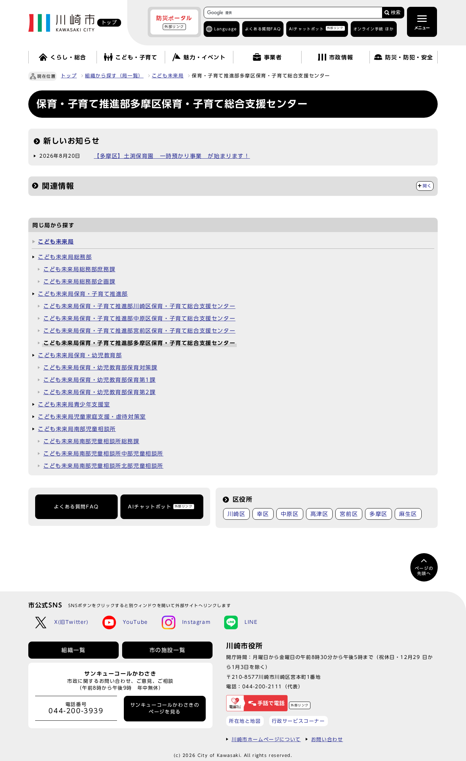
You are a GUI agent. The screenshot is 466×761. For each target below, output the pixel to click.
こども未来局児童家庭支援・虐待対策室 (92, 416)
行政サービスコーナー (298, 720)
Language (225, 29)
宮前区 (349, 514)
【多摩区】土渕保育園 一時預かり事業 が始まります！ (172, 156)
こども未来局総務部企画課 (79, 281)
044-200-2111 (262, 686)
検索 (396, 12)
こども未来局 (168, 75)
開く (427, 186)
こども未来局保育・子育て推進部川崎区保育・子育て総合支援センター (139, 306)
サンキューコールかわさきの (165, 708)
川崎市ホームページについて (266, 739)
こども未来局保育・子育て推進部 (83, 294)
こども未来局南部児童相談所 (77, 429)
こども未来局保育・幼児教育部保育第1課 (99, 380)
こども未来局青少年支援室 (74, 404)
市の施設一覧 (167, 650)
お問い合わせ (327, 739)
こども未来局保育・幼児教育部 (80, 355)
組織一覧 (73, 650)
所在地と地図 (245, 720)
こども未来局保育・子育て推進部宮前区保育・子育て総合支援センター (139, 330)
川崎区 (237, 514)
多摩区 (378, 514)
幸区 (263, 514)
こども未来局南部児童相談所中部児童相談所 (103, 453)
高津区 (319, 514)
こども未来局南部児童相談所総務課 (91, 441)
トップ (69, 75)
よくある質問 (263, 29)
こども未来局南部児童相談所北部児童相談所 (103, 466)
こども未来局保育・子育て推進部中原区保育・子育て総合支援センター (139, 318)
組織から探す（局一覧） (114, 75)
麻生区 (408, 514)
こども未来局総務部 (65, 257)
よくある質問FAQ (76, 506)
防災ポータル (174, 21)
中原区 (290, 514)
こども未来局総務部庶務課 (79, 269)
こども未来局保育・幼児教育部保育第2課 (99, 392)
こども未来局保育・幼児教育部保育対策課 (100, 367)
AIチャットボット (316, 28)
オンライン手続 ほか (373, 29)
